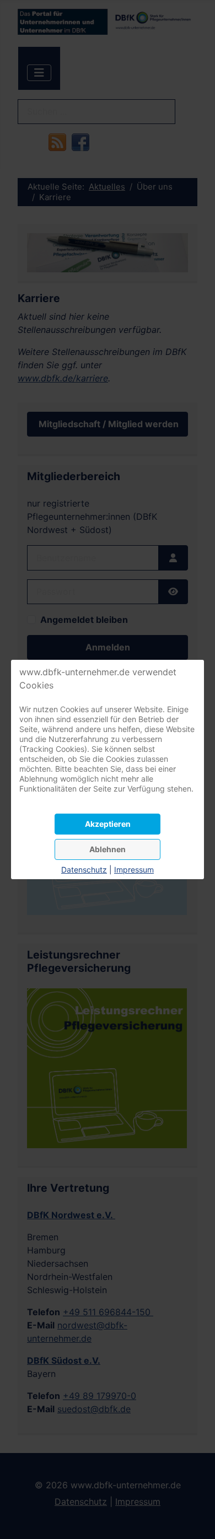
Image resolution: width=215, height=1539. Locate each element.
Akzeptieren (108, 823)
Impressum (134, 869)
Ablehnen (107, 849)
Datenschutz (84, 869)
